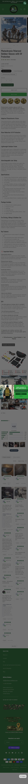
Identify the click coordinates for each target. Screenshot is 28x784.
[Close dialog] (27, 385)
